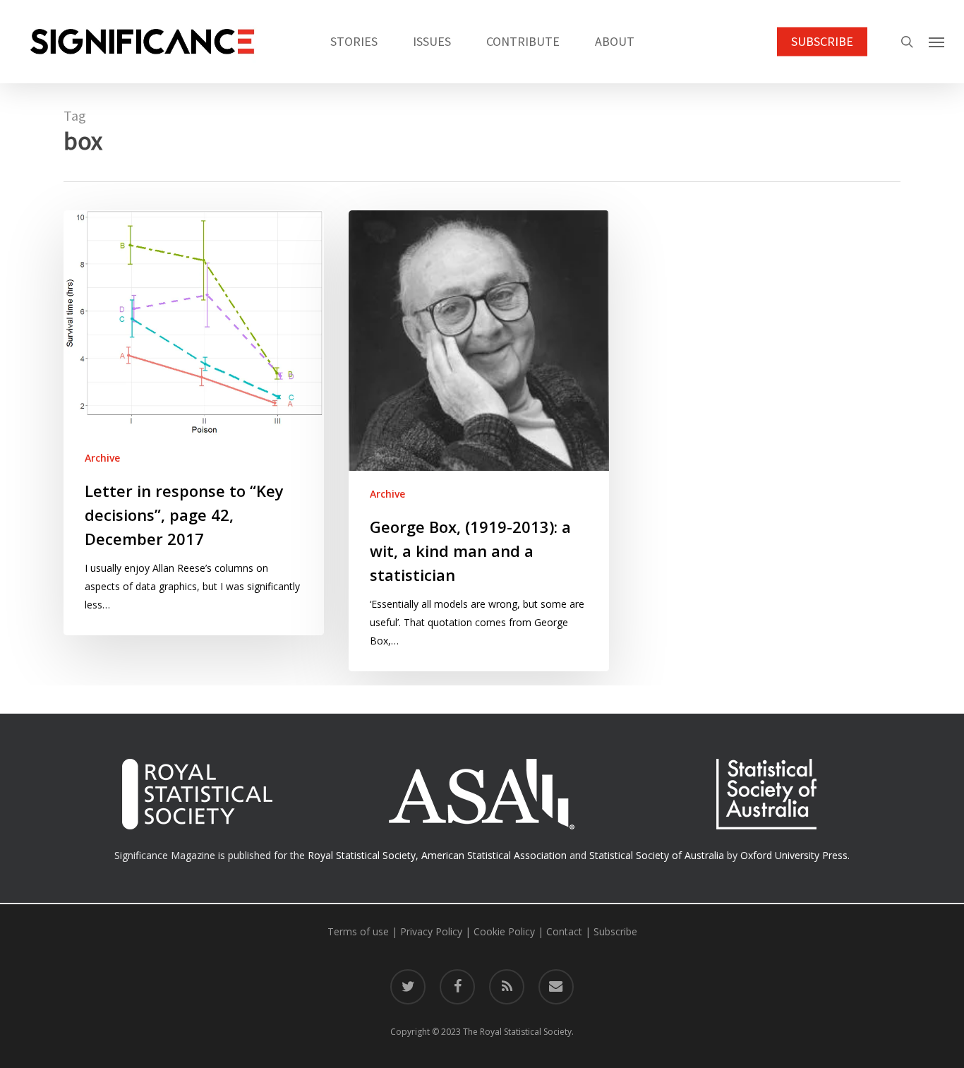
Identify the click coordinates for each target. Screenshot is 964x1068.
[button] (936, 42)
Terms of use (358, 931)
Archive (102, 457)
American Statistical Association (494, 855)
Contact (564, 931)
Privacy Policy (431, 931)
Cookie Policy (504, 931)
